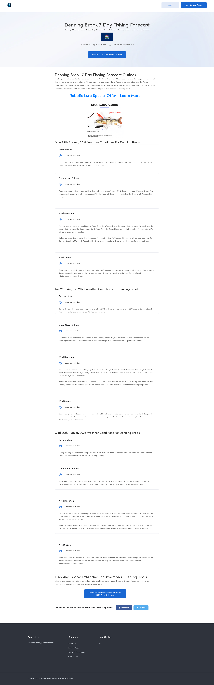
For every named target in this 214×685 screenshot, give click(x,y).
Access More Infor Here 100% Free (107, 55)
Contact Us (73, 657)
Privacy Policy (73, 648)
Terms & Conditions (76, 652)
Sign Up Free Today (194, 5)
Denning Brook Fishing (105, 30)
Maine (74, 30)
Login (170, 5)
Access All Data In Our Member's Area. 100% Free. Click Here (105, 594)
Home (67, 30)
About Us (72, 644)
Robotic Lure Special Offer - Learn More (105, 96)
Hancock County (87, 30)
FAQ (100, 644)
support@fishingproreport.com (41, 643)
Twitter (142, 608)
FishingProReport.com (48, 679)
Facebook (124, 608)
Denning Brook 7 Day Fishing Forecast (133, 30)
